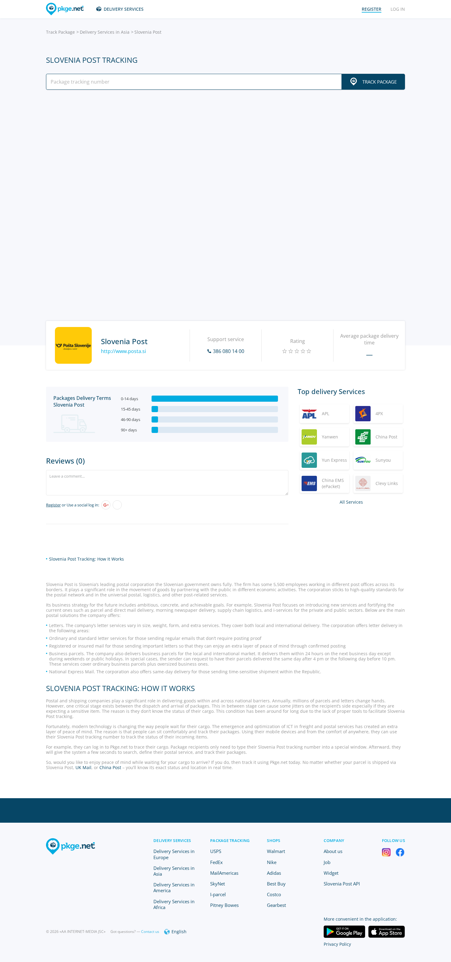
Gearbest (276, 905)
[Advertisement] (225, 148)
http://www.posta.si (123, 351)
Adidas (274, 873)
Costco (274, 894)
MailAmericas (224, 873)
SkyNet (217, 884)
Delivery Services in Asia (104, 32)
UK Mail (83, 767)
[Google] (105, 504)
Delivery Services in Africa (174, 904)
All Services (351, 502)
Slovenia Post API (342, 884)
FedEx (216, 862)
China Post (110, 767)
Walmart (276, 851)
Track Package (60, 32)
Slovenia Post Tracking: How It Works (86, 559)
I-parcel (218, 894)
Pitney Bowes (224, 905)
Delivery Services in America (174, 887)
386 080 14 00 (228, 351)
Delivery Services (124, 9)
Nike (271, 862)
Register (53, 505)
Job (327, 862)
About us (333, 851)
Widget (331, 873)
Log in (398, 9)
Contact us (150, 931)
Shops (273, 840)
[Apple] (117, 504)
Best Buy (276, 884)
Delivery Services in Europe (174, 854)
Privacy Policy (337, 944)
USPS (215, 851)
